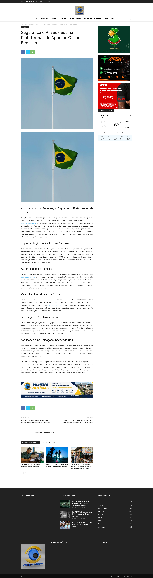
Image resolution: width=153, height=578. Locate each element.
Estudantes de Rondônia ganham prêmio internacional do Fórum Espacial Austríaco (35, 422)
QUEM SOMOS (109, 19)
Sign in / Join (24, 1)
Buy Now (47, 1)
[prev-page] (22, 473)
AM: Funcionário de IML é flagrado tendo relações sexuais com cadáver (80, 503)
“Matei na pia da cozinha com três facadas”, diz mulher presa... (82, 525)
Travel (42, 1)
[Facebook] (23, 52)
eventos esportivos (28, 223)
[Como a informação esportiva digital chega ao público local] (32, 455)
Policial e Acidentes (49, 19)
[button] (129, 19)
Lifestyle (31, 1)
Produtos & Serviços (92, 19)
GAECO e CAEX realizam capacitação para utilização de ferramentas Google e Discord (78, 422)
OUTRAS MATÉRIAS (48, 443)
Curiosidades (30, 24)
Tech (37, 1)
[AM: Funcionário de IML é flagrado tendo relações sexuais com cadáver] (65, 504)
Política (64, 19)
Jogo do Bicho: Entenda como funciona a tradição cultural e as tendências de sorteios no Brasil (81, 466)
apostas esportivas (28, 277)
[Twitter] (28, 52)
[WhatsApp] (32, 52)
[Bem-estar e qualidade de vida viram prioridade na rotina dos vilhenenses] (57, 455)
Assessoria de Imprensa (30, 47)
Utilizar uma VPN (55, 305)
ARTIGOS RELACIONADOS (30, 443)
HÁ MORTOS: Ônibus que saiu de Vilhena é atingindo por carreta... (82, 514)
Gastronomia (75, 19)
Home (36, 19)
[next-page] (25, 473)
